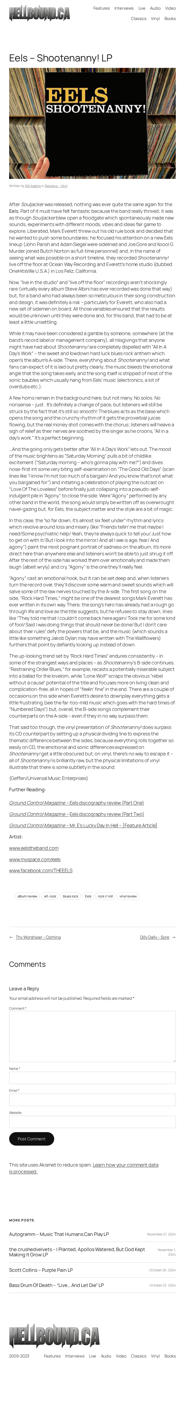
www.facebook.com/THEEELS (41, 870)
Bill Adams (33, 185)
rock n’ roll (105, 896)
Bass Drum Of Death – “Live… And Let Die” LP (56, 1285)
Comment (17, 1008)
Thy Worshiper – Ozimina (38, 937)
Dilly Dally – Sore (154, 937)
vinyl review (128, 896)
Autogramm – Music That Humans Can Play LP (59, 1234)
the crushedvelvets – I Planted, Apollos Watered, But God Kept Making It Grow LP (77, 1252)
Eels (88, 896)
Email (14, 1090)
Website (15, 1112)
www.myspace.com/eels (34, 859)
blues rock (70, 896)
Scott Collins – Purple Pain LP (41, 1270)
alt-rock (50, 896)
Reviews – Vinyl (56, 185)
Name (14, 1068)
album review (28, 896)
